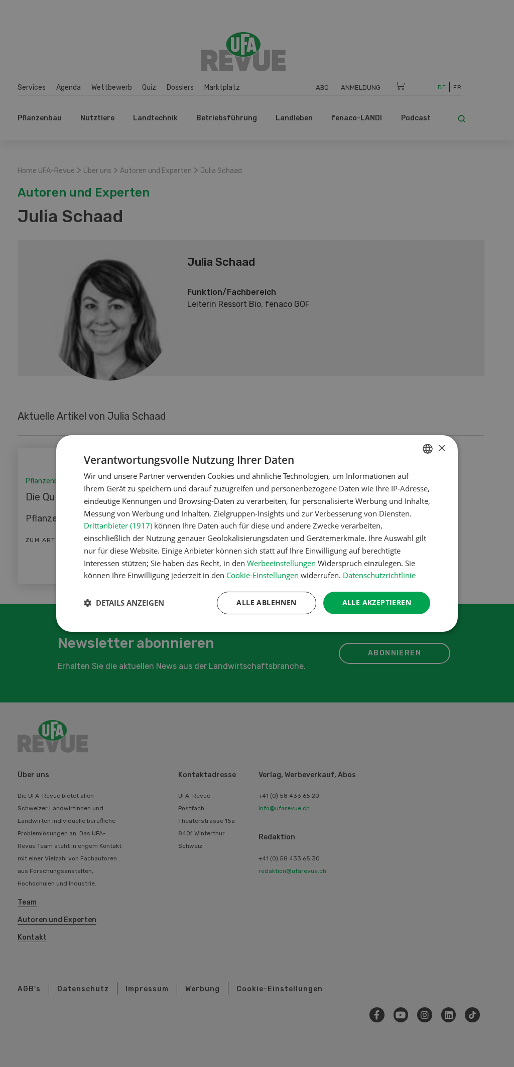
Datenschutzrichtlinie (379, 575)
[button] (124, 603)
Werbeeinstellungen (281, 563)
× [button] (441, 448)
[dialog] (257, 533)
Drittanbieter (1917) (118, 525)
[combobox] (428, 449)
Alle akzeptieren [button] (376, 602)
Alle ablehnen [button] (266, 602)
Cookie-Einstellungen (262, 575)
